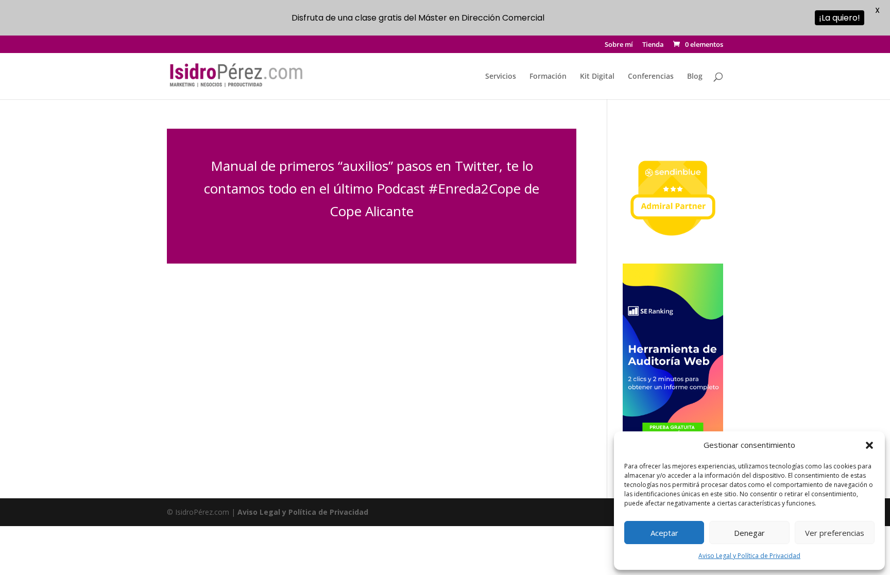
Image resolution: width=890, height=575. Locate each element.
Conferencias (651, 77)
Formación (548, 77)
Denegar (749, 533)
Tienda (653, 45)
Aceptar (664, 533)
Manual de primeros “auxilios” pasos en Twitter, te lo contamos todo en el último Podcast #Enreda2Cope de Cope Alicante (371, 188)
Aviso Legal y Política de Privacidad (749, 555)
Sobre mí (619, 45)
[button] (869, 445)
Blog (695, 77)
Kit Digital (597, 77)
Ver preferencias (834, 533)
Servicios (500, 77)
